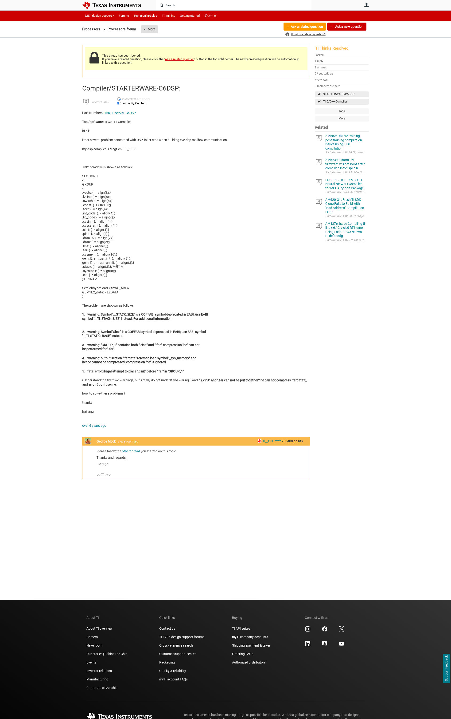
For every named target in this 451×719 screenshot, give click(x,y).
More (151, 29)
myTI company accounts (250, 637)
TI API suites (241, 628)
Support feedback (446, 668)
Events (91, 662)
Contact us (167, 628)
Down (110, 476)
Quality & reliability (172, 671)
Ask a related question (307, 26)
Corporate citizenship (101, 688)
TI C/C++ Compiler (335, 101)
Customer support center (177, 654)
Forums (124, 15)
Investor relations (99, 671)
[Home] (115, 5)
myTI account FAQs (173, 679)
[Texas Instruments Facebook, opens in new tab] (324, 630)
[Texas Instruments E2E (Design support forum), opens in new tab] (324, 645)
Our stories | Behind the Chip (106, 654)
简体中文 (210, 15)
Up (99, 476)
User (366, 5)
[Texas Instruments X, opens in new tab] (341, 630)
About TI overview (99, 628)
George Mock (107, 441)
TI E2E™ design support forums (181, 637)
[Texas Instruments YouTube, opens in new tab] (341, 645)
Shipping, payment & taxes (251, 645)
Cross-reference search (176, 645)
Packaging (167, 662)
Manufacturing (97, 679)
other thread (131, 451)
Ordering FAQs (242, 654)
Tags (341, 111)
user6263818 (100, 102)
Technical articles (145, 15)
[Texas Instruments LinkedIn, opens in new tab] (308, 645)
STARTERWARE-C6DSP (338, 94)
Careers (92, 637)
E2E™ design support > (99, 15)
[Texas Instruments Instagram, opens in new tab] (308, 630)
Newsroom (94, 645)
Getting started (190, 15)
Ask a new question (348, 26)
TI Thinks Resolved (332, 48)
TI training (168, 15)
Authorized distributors (249, 662)
